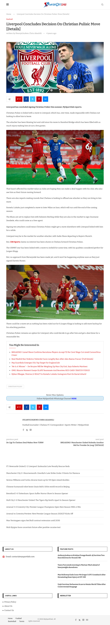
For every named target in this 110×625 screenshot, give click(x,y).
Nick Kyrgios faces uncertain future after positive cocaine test (33, 527)
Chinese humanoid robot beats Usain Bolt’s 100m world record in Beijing (38, 487)
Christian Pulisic (15, 386)
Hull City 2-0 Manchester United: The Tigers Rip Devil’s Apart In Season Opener (40, 500)
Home (8, 14)
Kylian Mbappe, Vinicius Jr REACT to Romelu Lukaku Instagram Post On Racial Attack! (49, 374)
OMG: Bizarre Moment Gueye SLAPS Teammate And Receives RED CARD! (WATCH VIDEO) (51, 370)
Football (19, 618)
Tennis (21, 621)
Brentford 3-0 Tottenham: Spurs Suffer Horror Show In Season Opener (37, 493)
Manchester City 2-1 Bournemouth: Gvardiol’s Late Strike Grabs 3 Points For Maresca (43, 473)
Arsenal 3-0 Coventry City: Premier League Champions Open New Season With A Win (43, 507)
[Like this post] (20, 99)
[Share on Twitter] (32, 99)
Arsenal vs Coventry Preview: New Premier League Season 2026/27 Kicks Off (39, 514)
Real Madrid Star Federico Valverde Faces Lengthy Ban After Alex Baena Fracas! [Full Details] (52, 359)
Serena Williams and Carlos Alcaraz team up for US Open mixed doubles (37, 480)
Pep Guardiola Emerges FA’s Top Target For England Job (36, 363)
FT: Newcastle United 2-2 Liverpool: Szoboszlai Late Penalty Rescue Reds (38, 466)
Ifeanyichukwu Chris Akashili (38, 420)
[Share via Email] (45, 99)
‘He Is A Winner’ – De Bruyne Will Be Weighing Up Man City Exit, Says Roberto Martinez (49, 366)
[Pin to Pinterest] (39, 99)
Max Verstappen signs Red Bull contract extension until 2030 (33, 520)
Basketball (12, 621)
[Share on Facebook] (26, 99)
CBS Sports (15, 242)
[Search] (102, 5)
